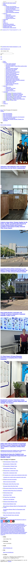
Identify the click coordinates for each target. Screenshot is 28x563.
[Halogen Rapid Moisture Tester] (10, 501)
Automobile (20, 94)
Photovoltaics (22, 98)
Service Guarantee (9, 17)
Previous (2, 517)
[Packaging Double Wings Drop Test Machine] (13, 488)
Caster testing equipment (11, 63)
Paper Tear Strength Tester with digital (11, 515)
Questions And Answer (10, 18)
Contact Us (5, 22)
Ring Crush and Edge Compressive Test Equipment (13, 116)
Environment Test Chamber (11, 69)
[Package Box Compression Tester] (10, 470)
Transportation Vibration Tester (9, 468)
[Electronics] (8, 95)
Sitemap (9, 561)
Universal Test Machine (10, 8)
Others (15, 100)
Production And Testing (10, 15)
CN (1, 59)
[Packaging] (8, 97)
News (4, 21)
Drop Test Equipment (7, 115)
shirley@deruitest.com (5, 48)
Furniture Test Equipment (11, 6)
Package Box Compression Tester (10, 472)
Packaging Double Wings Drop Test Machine (12, 490)
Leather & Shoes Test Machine (12, 83)
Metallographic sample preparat (9, 27)
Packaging (19, 97)
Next (7, 517)
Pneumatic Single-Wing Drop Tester (10, 486)
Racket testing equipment (11, 81)
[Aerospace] (8, 93)
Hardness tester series (7, 26)
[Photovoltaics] (9, 98)
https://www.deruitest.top (8, 552)
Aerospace (19, 93)
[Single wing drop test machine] (10, 479)
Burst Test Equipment (7, 113)
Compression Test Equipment (9, 118)
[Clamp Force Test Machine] (9, 497)
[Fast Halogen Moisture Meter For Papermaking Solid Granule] (15, 507)
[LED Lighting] (9, 96)
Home (4, 4)
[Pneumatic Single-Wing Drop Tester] (11, 483)
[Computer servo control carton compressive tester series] (15, 475)
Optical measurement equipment (12, 12)
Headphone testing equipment (9, 25)
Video (4, 20)
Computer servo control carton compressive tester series (14, 477)
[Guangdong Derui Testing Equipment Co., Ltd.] (14, 37)
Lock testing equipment (10, 64)
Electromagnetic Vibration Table (9, 463)
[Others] (8, 100)
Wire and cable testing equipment (12, 78)
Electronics (19, 95)
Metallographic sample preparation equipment (15, 80)
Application (5, 19)
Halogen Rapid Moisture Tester (9, 503)
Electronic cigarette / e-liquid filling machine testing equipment (12, 524)
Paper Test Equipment (7, 114)
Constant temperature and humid (12, 7)
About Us (5, 13)
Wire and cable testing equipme (9, 3)
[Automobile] (9, 94)
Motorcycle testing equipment (12, 68)
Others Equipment (9, 11)
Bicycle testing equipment (8, 24)
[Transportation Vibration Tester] (10, 466)
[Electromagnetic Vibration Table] (10, 461)
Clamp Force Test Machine (8, 499)
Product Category (4, 522)
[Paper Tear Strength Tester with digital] (11, 512)
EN (1, 56)
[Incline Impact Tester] (8, 492)
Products (5, 5)
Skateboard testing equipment (12, 77)
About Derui (8, 14)
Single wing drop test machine (9, 481)
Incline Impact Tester (7, 495)
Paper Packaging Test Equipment (12, 10)
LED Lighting (23, 96)
